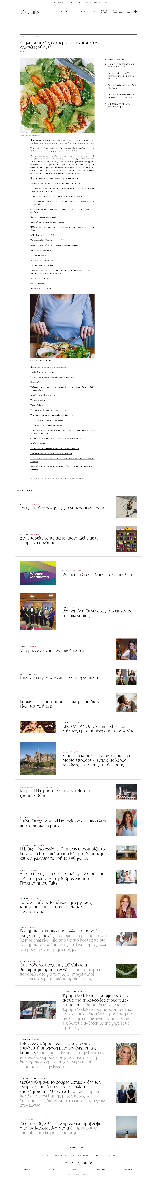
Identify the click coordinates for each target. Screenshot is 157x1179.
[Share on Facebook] (62, 13)
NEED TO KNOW (58, 2)
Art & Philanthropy (122, 11)
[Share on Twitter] (66, 13)
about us (27, 1169)
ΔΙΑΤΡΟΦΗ (41, 17)
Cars (78, 2)
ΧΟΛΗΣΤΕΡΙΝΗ (71, 478)
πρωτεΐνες (85, 155)
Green (70, 2)
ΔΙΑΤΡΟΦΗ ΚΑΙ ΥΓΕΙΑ (41, 478)
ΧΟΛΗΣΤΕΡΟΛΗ (80, 478)
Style (93, 11)
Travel (104, 2)
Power (81, 11)
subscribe (75, 1169)
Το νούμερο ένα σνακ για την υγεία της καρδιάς (51, 453)
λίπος (72, 155)
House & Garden (91, 2)
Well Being (105, 11)
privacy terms (100, 1169)
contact (51, 1169)
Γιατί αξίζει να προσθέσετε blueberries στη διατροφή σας (54, 448)
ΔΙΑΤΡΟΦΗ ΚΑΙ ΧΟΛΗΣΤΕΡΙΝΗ (57, 478)
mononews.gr (128, 1169)
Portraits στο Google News (57, 466)
